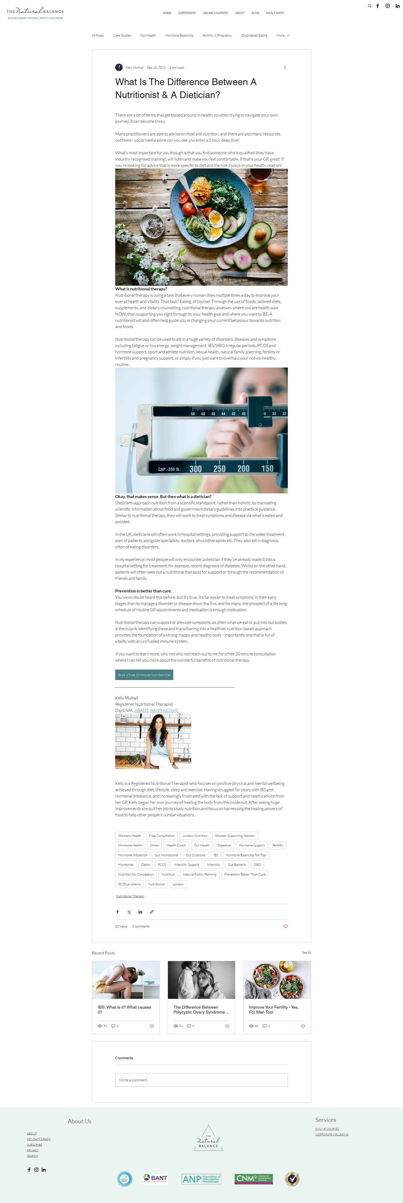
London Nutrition (195, 836)
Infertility (213, 864)
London (178, 884)
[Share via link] (151, 912)
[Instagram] (36, 1169)
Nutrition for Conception (136, 874)
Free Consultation (162, 836)
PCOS (162, 864)
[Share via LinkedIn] (140, 912)
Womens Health (129, 836)
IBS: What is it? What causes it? (124, 1009)
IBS (215, 855)
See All (306, 952)
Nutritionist (156, 884)
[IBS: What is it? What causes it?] (126, 980)
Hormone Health (130, 845)
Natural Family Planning (199, 874)
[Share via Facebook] (117, 912)
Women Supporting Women (235, 836)
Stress (154, 845)
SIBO (257, 864)
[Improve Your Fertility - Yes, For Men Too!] (277, 980)
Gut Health (148, 35)
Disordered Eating (254, 35)
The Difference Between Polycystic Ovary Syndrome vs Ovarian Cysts (199, 1009)
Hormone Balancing (179, 35)
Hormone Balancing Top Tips (246, 855)
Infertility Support (186, 864)
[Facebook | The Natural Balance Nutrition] (377, 6)
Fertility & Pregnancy (217, 35)
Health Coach (176, 845)
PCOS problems (129, 884)
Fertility (278, 845)
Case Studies (122, 35)
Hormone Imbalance (132, 855)
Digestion (224, 845)
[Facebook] (29, 1169)
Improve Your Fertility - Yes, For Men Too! (274, 1009)
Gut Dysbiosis (195, 855)
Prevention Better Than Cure (245, 874)
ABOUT (32, 1133)
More (281, 35)
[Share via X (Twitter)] (129, 912)
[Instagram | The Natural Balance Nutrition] (387, 6)
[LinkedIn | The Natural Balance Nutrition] (397, 6)
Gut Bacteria (237, 864)
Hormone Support (252, 845)
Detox (145, 864)
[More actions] (285, 67)
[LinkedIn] (43, 1169)
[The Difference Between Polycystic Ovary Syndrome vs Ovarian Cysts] (201, 980)
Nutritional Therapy (130, 896)
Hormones (125, 864)
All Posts (98, 35)
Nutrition (168, 874)
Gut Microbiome (166, 855)
